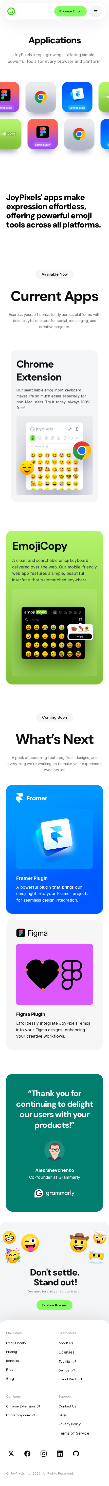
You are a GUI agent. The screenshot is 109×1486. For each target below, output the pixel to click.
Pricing (11, 1352)
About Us (66, 1343)
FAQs (63, 1415)
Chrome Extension (20, 1406)
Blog (10, 1378)
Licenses (67, 1352)
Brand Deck (68, 1379)
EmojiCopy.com (18, 1415)
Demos (64, 1370)
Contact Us (67, 1406)
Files (9, 1369)
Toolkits (65, 1361)
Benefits (12, 1361)
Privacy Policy (70, 1424)
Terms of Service (74, 1433)
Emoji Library (16, 1343)
